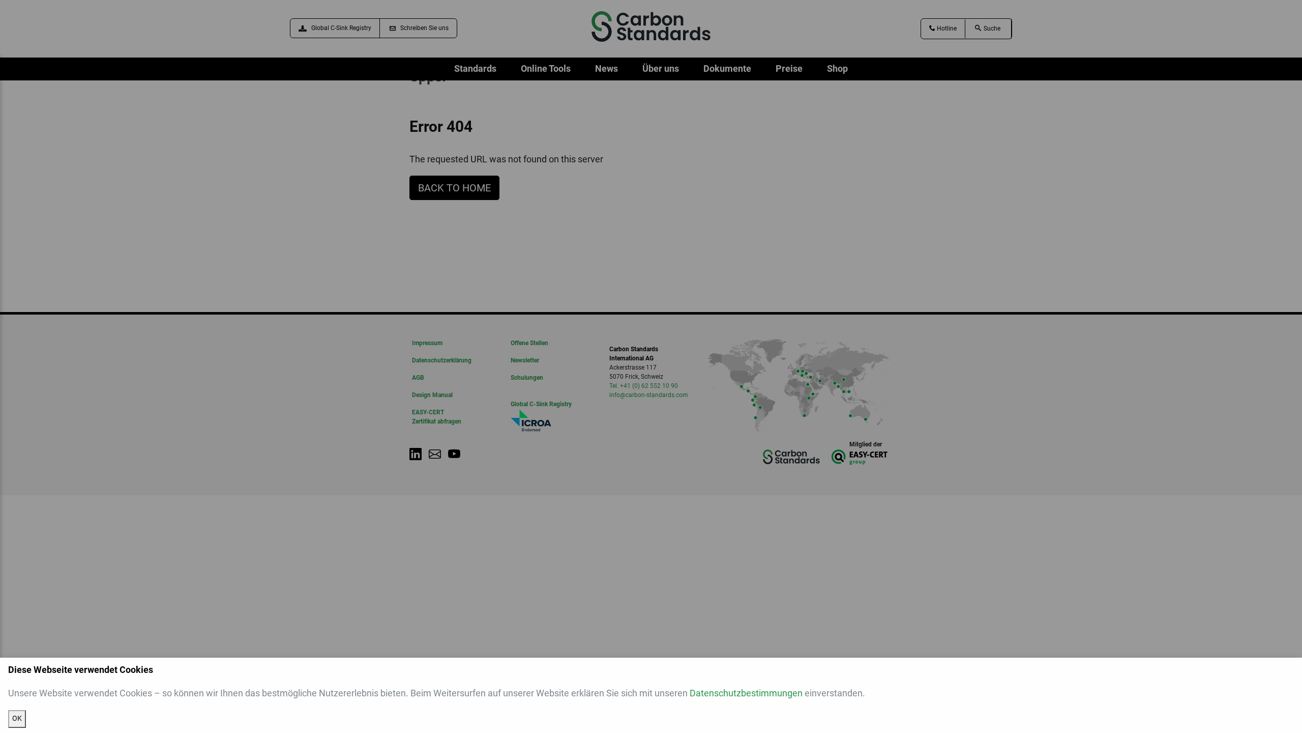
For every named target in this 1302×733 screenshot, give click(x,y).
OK (17, 718)
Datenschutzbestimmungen (746, 693)
